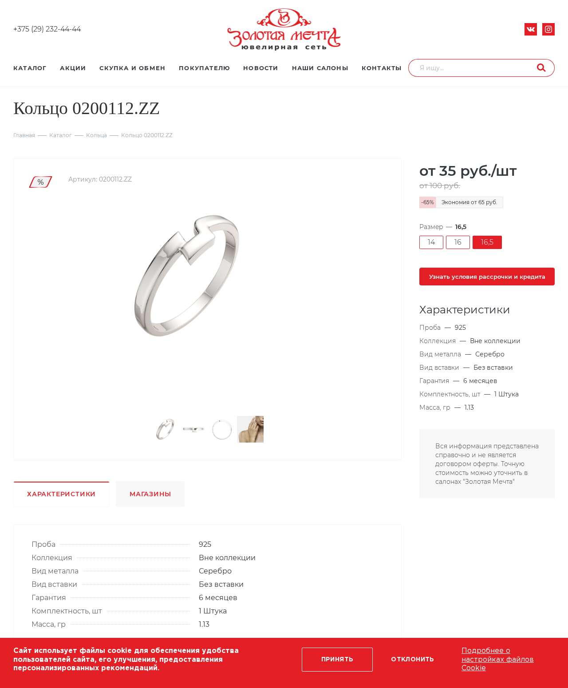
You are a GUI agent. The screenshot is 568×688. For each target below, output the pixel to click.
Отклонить (412, 659)
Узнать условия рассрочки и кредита (487, 276)
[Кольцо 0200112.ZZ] (185, 275)
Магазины (150, 494)
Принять (337, 659)
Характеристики (61, 494)
